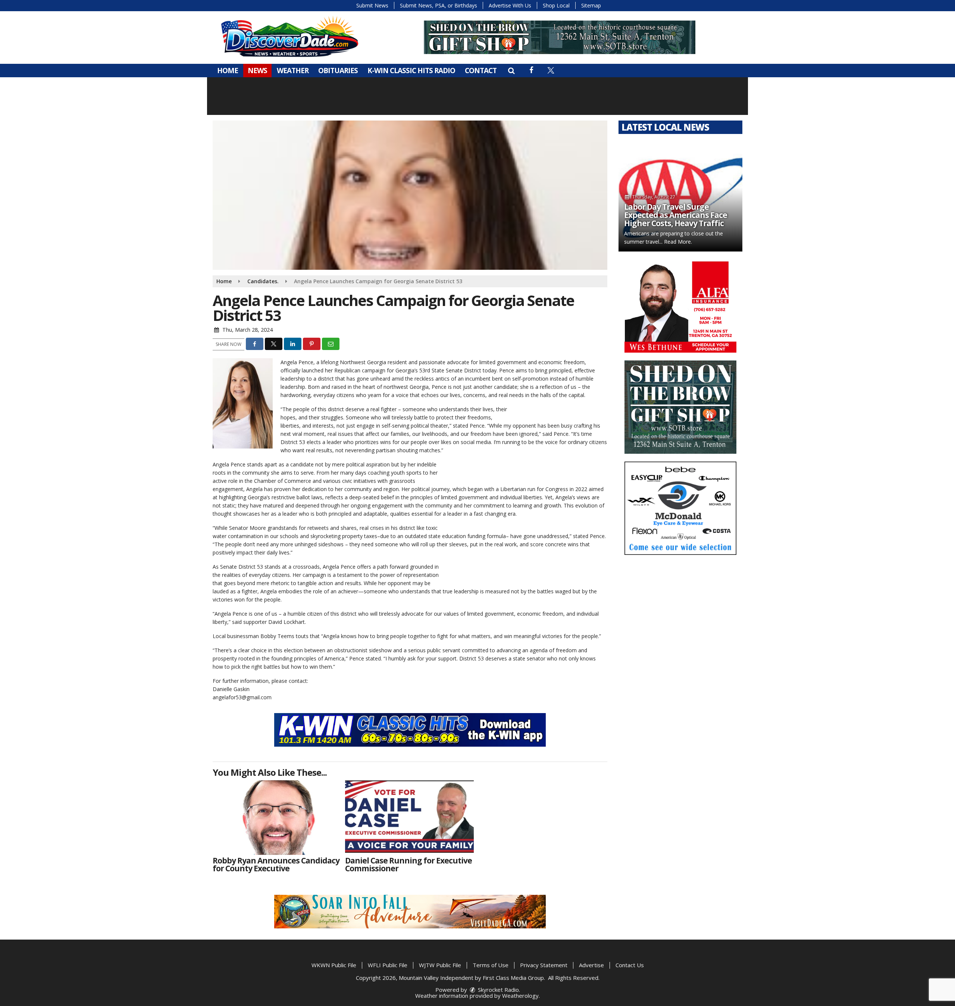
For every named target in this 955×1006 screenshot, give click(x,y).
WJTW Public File (440, 965)
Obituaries (338, 70)
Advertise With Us (510, 5)
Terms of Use (490, 965)
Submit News (372, 5)
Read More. (678, 241)
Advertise (591, 965)
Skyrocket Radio (497, 989)
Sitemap (591, 5)
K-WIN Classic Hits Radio (411, 70)
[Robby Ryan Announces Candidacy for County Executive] (277, 817)
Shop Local (556, 5)
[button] (511, 70)
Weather (293, 70)
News (257, 70)
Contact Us (630, 965)
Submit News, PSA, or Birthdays (438, 5)
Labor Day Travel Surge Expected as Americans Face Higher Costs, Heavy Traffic (675, 214)
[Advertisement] (559, 37)
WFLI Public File (387, 965)
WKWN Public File (333, 965)
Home (227, 70)
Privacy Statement (543, 965)
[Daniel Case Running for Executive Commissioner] (409, 817)
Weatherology (520, 995)
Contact (481, 70)
